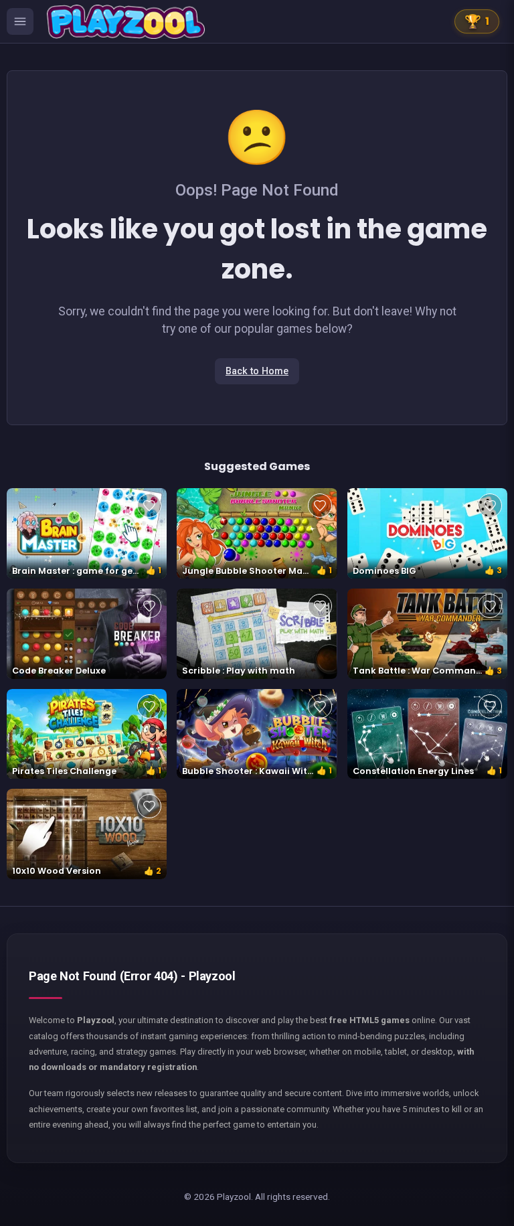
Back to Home (257, 371)
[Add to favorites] (149, 505)
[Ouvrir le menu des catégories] (20, 21)
